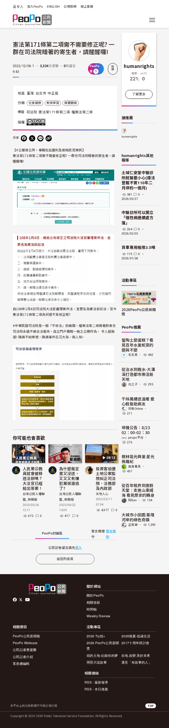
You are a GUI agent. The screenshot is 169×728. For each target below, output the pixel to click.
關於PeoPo (95, 595)
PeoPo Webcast (25, 642)
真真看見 (134, 466)
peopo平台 (135, 437)
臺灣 (30, 93)
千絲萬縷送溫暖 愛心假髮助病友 (138, 401)
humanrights (139, 66)
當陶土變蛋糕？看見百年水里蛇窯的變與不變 (138, 345)
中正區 (53, 93)
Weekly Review (98, 616)
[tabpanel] (65, 547)
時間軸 (92, 609)
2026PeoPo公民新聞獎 (139, 311)
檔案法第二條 (82, 112)
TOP (151, 706)
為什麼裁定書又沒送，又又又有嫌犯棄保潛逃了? (69, 478)
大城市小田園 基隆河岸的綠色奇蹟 (138, 517)
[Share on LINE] (40, 138)
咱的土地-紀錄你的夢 (102, 655)
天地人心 (102, 494)
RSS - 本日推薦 (96, 689)
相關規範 (93, 602)
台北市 (40, 93)
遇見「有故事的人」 (136, 662)
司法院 (31, 112)
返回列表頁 (65, 559)
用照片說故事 (97, 662)
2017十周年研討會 (135, 642)
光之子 (133, 384)
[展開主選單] (152, 20)
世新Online (135, 409)
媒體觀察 (70, 103)
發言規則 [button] (111, 534)
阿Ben (132, 500)
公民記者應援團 (24, 649)
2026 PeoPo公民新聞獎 (103, 645)
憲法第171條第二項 (54, 112)
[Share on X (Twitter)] (32, 138)
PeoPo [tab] (52, 533)
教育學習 (53, 103)
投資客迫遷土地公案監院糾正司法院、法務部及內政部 (106, 478)
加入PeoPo (35, 6)
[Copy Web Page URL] (49, 138)
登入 (20, 6)
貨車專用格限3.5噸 (138, 247)
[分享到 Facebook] (24, 138)
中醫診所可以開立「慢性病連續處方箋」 (138, 217)
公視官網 (70, 6)
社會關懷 (35, 103)
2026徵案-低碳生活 (135, 636)
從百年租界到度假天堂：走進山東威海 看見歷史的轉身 (138, 490)
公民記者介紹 (23, 656)
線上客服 (87, 6)
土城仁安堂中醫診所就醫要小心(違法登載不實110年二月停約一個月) (138, 180)
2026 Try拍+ (96, 636)
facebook (15, 600)
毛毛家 (133, 355)
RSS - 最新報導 (96, 682)
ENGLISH (53, 6)
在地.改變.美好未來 (135, 655)
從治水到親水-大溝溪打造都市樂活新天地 (138, 374)
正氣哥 (133, 525)
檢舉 (112, 68)
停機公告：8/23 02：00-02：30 (136, 430)
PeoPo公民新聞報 (26, 636)
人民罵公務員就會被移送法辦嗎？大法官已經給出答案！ (33, 478)
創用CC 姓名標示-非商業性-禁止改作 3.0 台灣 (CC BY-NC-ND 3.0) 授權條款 (37, 122)
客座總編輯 (21, 663)
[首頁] (32, 20)
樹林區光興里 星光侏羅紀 (138, 459)
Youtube (28, 600)
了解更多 (139, 94)
